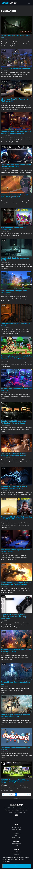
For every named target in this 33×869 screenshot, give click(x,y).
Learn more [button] (6, 861)
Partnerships (15, 810)
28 (27, 794)
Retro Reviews (16, 829)
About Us (7, 810)
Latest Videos (17, 852)
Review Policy (24, 810)
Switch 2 (16, 845)
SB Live (16, 854)
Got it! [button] (16, 866)
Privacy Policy (12, 812)
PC (16, 831)
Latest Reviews (16, 827)
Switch (17, 835)
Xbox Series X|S (16, 837)
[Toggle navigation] (29, 2)
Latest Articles (16, 843)
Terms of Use (21, 812)
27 (24, 794)
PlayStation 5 (16, 833)
